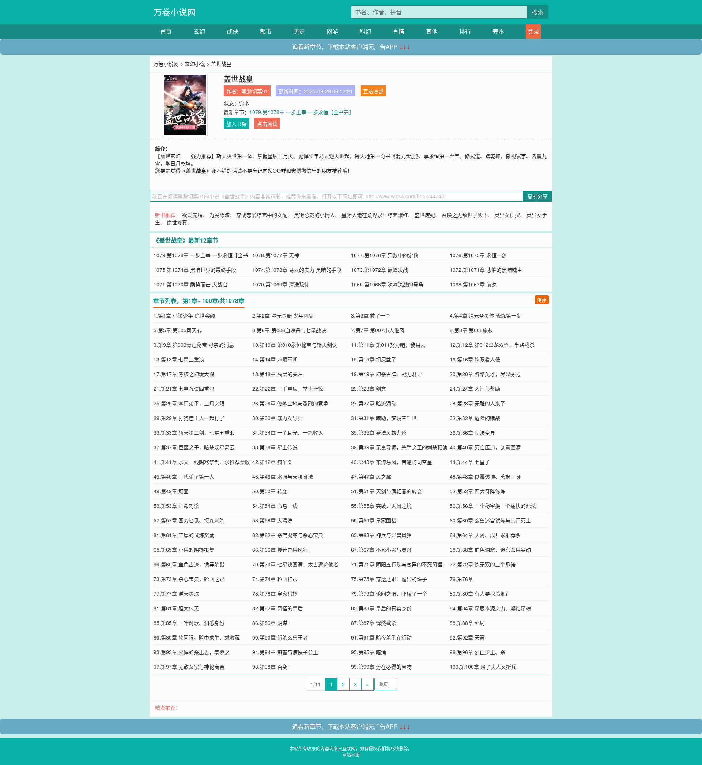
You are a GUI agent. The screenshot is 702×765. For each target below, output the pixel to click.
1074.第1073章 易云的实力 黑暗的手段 (296, 269)
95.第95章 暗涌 (368, 652)
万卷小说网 (175, 12)
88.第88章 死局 (467, 622)
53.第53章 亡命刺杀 (176, 505)
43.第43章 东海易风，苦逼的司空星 (391, 461)
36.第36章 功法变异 (472, 432)
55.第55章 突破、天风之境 (381, 505)
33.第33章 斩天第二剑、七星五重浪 (194, 432)
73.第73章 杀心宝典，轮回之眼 (189, 578)
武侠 (232, 31)
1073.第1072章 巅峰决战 (379, 269)
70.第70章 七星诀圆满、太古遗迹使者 (295, 564)
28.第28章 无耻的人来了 (477, 403)
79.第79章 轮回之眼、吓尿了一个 (389, 593)
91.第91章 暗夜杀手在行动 (381, 637)
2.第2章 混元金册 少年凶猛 (283, 315)
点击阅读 (267, 123)
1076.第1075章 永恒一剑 (478, 255)
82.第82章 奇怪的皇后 (277, 608)
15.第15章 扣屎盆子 (373, 359)
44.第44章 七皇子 (470, 461)
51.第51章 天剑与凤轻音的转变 (386, 491)
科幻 (365, 31)
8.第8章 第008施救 (471, 330)
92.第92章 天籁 (467, 637)
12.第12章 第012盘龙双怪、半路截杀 (492, 344)
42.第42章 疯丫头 (272, 461)
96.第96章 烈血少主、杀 (477, 652)
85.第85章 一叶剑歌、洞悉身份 (189, 622)
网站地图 (351, 754)
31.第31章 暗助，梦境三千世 (384, 417)
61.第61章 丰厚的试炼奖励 (184, 535)
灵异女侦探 (507, 214)
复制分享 (537, 196)
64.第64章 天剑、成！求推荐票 (485, 535)
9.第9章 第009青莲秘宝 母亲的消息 (194, 344)
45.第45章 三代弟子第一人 (184, 476)
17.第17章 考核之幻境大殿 (184, 374)
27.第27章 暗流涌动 (373, 403)
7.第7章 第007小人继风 (377, 330)
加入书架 (236, 123)
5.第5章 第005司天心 (178, 330)
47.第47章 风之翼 (371, 476)
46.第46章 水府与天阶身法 (282, 476)
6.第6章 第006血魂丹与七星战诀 (289, 330)
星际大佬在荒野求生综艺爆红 (374, 214)
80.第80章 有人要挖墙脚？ (480, 593)
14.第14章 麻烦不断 (275, 359)
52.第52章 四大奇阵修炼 (477, 491)
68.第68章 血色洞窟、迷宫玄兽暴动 (490, 549)
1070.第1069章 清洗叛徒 (280, 284)
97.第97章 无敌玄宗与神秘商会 (189, 666)
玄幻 (199, 31)
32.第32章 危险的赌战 (475, 417)
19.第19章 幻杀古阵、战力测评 (386, 374)
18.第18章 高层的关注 (277, 374)
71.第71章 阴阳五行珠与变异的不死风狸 (396, 564)
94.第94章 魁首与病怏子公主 (285, 652)
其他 (432, 31)
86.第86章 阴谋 (269, 622)
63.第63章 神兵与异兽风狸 (381, 535)
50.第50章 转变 (269, 491)
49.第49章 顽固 (171, 491)
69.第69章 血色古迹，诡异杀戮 (189, 564)
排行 (465, 31)
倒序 (542, 299)
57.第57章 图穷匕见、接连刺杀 (189, 520)
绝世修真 (177, 222)
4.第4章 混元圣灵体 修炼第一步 (485, 315)
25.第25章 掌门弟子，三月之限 (189, 403)
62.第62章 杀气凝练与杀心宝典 (287, 535)
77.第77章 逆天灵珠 (176, 593)
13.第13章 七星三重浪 (179, 359)
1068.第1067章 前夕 (473, 284)
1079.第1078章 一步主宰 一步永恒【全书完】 (301, 112)
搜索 (538, 12)
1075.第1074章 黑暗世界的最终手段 (195, 269)
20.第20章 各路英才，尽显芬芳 (485, 374)
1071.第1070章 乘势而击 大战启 (190, 284)
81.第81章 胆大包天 (176, 608)
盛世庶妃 (425, 214)
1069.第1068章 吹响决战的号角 (387, 284)
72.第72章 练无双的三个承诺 (483, 564)
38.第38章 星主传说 (275, 447)
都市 (266, 31)
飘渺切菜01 (255, 91)
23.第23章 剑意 (368, 388)
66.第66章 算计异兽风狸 (280, 549)
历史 (299, 31)
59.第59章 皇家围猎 (373, 520)
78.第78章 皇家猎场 (275, 593)
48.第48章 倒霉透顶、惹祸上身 (485, 476)
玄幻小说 (195, 63)
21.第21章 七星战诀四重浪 (184, 388)
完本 (498, 31)
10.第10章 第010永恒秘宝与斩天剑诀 (294, 344)
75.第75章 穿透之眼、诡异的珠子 (389, 578)
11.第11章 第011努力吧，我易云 (388, 344)
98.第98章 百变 (269, 666)
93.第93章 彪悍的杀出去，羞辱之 (192, 652)
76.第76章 (461, 578)
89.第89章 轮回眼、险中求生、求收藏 (197, 637)
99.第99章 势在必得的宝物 (381, 666)
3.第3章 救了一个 (370, 315)
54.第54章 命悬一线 (275, 505)
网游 (332, 31)
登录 (533, 31)
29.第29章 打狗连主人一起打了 (189, 417)
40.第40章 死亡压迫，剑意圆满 (485, 447)
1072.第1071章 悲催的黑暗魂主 (486, 269)
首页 (166, 31)
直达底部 (373, 91)
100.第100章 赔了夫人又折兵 (483, 666)
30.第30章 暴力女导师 (277, 417)
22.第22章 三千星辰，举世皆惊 (287, 388)
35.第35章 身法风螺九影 (379, 432)
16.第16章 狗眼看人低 (475, 359)
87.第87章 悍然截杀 (373, 622)
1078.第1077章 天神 (275, 255)
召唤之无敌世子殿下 (465, 214)
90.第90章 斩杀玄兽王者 (280, 637)
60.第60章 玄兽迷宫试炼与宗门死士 (490, 520)
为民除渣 (219, 214)
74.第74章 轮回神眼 (275, 578)
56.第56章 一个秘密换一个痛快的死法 (493, 505)
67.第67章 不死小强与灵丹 (381, 549)
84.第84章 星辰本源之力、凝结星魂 (490, 608)
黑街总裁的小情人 (314, 214)
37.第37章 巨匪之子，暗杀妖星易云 (194, 447)
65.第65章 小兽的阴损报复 (184, 549)
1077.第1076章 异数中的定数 (384, 255)
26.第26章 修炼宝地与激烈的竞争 (290, 403)
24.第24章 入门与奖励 (475, 388)
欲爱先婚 (192, 214)
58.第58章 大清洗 (272, 520)
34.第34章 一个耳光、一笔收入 (287, 432)
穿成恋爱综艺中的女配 (261, 214)
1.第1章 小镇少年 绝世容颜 (184, 315)
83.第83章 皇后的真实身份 (381, 608)
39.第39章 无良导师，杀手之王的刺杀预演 (399, 447)
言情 (398, 31)
